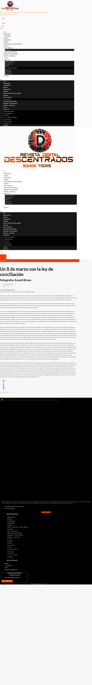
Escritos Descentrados (11, 67)
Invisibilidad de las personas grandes (11, 271)
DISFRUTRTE (7, 59)
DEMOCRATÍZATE (7, 40)
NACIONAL (6, 38)
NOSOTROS (6, 75)
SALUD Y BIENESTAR (8, 48)
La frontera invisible (7, 269)
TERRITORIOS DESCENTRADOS (10, 51)
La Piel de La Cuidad (9, 61)
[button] (37, 79)
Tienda (3, 18)
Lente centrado (8, 71)
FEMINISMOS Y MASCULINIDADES (11, 53)
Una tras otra (8, 69)
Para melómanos (9, 63)
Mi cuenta (3, 23)
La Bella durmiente (7, 274)
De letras (7, 65)
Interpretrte (8, 73)
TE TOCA (6, 58)
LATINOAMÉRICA (7, 36)
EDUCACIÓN (6, 46)
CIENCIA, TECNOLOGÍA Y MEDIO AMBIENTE (13, 44)
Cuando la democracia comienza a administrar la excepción (16, 263)
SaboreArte (7, 50)
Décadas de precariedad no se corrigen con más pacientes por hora (18, 266)
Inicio (5, 32)
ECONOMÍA (6, 42)
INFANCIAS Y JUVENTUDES (9, 56)
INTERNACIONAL (7, 34)
